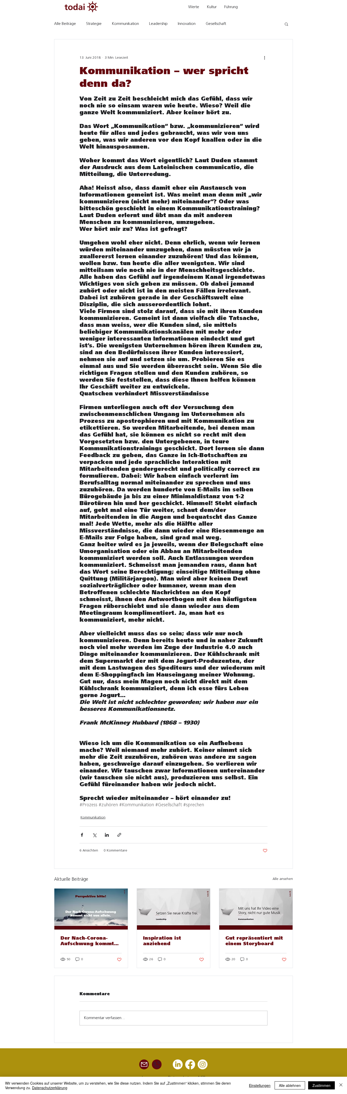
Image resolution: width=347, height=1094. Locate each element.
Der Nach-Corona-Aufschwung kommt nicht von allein (87, 941)
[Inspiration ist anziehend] (173, 909)
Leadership (158, 24)
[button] (286, 24)
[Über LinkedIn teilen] (106, 834)
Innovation (187, 24)
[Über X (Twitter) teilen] (94, 834)
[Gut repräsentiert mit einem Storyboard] (256, 909)
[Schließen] (341, 1085)
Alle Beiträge (65, 24)
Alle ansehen (283, 879)
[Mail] (144, 1064)
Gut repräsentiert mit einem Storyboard (254, 941)
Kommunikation (125, 24)
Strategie (94, 24)
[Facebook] (190, 1064)
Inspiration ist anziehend (162, 941)
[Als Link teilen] (119, 834)
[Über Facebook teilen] (82, 834)
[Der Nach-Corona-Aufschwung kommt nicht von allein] (91, 909)
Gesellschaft (216, 24)
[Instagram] (203, 1064)
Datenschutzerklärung (49, 1087)
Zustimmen (321, 1085)
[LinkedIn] (178, 1064)
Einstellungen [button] (260, 1085)
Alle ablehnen (290, 1085)
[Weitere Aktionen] (264, 58)
